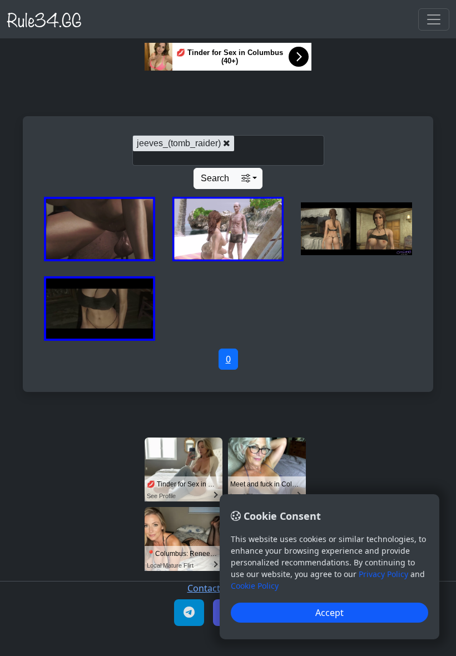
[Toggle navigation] (433, 19)
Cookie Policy (255, 585)
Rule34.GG (44, 19)
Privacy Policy (383, 574)
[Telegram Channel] (189, 612)
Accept (329, 613)
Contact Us (210, 588)
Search (215, 178)
